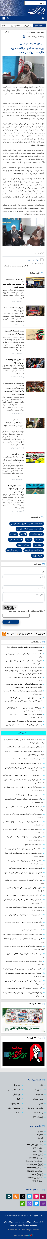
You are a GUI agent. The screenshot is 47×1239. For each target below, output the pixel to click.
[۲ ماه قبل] (23, 1054)
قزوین (27, 32)
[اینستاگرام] (43, 1196)
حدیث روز (39, 25)
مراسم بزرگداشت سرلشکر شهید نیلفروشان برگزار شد (14, 309)
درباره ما (17, 1112)
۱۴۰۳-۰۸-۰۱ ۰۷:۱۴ (17, 414)
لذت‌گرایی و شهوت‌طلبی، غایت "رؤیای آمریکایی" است (24, 747)
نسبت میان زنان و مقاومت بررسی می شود (15, 361)
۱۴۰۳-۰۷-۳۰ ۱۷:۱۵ (17, 302)
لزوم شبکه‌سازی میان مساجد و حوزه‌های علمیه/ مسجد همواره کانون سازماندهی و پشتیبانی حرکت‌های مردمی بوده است (23, 701)
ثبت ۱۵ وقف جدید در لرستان (32, 930)
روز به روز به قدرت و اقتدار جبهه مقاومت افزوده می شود (27, 50)
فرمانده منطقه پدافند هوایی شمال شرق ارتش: (14, 384)
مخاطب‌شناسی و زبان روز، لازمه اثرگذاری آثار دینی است (23, 849)
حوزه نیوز (38, 545)
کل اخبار (16, 1085)
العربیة (40, 1138)
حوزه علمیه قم (14, 1089)
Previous (40, 1054)
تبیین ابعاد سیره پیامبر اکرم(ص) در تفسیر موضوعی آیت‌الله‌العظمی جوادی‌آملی (24, 709)
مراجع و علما (38, 1089)
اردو (41, 1141)
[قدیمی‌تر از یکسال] (35, 282)
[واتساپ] (22, 1203)
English (40, 1134)
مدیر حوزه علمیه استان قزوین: (32, 43)
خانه (41, 1085)
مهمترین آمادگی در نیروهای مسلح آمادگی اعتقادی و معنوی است (14, 425)
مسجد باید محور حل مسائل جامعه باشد (28, 795)
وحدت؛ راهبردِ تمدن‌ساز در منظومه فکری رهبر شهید (25, 721)
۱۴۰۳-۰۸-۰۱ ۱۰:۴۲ (17, 480)
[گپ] (29, 1203)
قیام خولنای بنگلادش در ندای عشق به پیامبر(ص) (25, 868)
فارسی (40, 1131)
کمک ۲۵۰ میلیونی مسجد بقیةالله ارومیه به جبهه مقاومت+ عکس (15, 488)
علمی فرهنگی (38, 1099)
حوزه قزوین (37, 555)
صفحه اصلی (40, 32)
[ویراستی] (36, 1203)
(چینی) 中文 (37, 1181)
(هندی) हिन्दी (38, 1148)
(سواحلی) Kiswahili (35, 1167)
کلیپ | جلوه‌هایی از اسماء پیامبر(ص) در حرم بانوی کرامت (22, 969)
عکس (41, 1103)
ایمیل (42, 582)
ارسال (10, 621)
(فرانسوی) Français (35, 1144)
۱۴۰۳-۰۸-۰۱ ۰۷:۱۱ (17, 511)
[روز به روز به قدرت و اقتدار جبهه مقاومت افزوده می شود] (23, 70)
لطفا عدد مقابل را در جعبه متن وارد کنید (26, 611)
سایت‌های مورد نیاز (35, 1108)
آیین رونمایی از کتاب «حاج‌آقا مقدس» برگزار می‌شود (25, 988)
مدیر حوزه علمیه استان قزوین (29, 528)
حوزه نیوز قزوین (13, 550)
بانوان (18, 1099)
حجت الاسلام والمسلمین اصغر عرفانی (26, 523)
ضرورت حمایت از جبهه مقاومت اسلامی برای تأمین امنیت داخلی (13, 458)
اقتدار (23, 534)
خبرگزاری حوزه (24, 545)
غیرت (28, 539)
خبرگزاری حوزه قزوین (33, 550)
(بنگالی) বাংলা (38, 1151)
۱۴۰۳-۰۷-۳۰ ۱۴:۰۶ (16, 448)
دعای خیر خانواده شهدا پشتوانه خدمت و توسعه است (24, 759)
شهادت (13, 534)
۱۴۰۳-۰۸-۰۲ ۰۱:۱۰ (17, 325)
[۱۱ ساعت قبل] (23, 1020)
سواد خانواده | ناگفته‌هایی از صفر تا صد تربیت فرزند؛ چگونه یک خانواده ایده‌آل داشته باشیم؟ (24, 686)
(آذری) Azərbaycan (35, 1164)
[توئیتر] (22, 1196)
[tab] (23, 733)
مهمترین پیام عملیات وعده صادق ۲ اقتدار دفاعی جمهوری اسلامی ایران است (14, 391)
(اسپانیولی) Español (34, 1161)
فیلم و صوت (15, 1103)
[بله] (9, 1196)
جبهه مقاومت (36, 534)
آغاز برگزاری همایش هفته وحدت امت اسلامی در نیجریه (23, 895)
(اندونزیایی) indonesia (33, 1177)
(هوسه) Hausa (37, 1174)
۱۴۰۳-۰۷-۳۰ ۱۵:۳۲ (16, 377)
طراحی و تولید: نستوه (21, 1235)
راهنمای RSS (37, 1117)
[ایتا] (16, 1196)
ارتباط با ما (38, 1112)
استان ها (39, 1094)
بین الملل (16, 1094)
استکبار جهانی (16, 539)
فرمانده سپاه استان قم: (17, 420)
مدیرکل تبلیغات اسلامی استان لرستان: (15, 280)
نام (43, 572)
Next (6, 1054)
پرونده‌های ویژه (34, 1037)
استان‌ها (32, 32)
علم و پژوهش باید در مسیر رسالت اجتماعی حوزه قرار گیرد (22, 775)
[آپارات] (36, 1196)
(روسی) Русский (36, 1157)
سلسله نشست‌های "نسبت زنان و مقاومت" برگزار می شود (13, 332)
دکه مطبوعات (35, 1004)
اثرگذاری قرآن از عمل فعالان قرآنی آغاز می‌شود (26, 763)
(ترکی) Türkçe (37, 1154)
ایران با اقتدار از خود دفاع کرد (32, 844)
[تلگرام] (29, 1196)
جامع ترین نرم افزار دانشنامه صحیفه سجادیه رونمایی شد (23, 725)
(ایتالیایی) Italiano (35, 1171)
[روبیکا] (43, 1203)
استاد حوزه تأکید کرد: (17, 454)
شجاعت (38, 539)
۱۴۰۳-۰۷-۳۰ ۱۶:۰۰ (16, 354)
